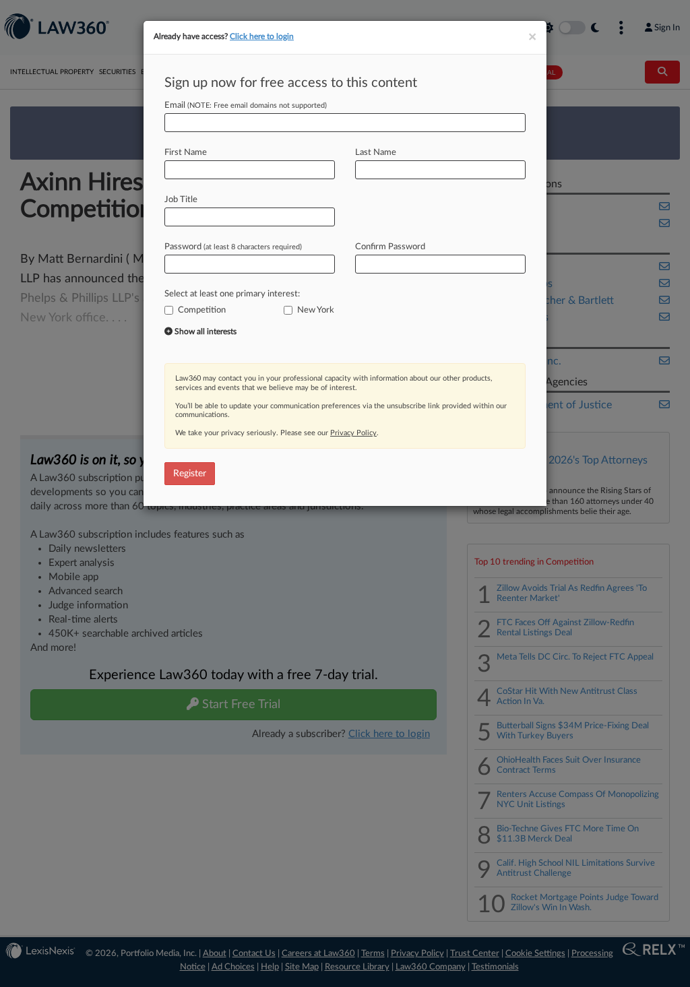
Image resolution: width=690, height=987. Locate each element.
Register (189, 473)
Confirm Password (390, 247)
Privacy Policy (353, 433)
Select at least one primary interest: (232, 294)
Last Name (375, 152)
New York (315, 310)
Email (245, 105)
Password (233, 247)
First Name (185, 152)
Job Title (180, 199)
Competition (202, 310)
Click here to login (262, 36)
